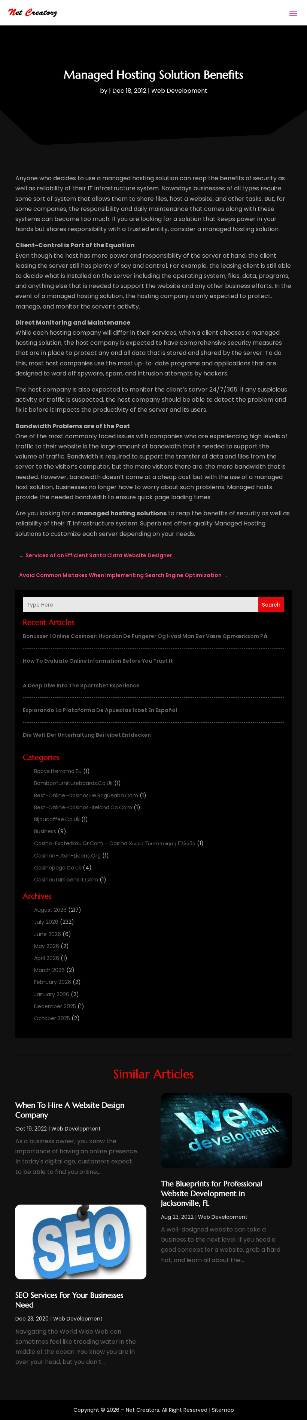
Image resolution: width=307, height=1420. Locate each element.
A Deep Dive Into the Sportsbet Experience (81, 685)
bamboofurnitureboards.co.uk (73, 783)
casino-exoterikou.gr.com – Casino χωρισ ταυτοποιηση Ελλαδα (114, 843)
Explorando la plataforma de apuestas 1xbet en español (100, 710)
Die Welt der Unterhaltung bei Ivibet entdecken (87, 735)
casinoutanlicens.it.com (66, 879)
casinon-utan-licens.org (67, 855)
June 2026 (47, 934)
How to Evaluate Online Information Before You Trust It (98, 661)
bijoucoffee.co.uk (57, 819)
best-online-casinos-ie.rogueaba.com (86, 795)
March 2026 (49, 970)
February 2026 (52, 982)
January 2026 (51, 994)
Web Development (179, 90)
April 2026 (46, 958)
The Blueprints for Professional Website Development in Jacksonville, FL (211, 1193)
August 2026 (50, 910)
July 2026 (46, 922)
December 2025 (55, 1006)
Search (271, 604)
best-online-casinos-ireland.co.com (83, 807)
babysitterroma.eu (58, 771)
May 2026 (46, 946)
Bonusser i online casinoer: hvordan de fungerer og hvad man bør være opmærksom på (145, 636)
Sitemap (223, 1410)
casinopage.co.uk (57, 867)
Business (45, 831)
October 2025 (52, 1018)
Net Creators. (143, 1410)
